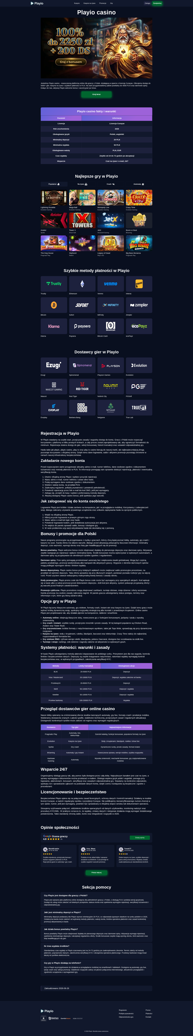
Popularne (52, 184)
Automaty (137, 184)
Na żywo (81, 184)
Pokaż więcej (96, 872)
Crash (109, 184)
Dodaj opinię (139, 837)
